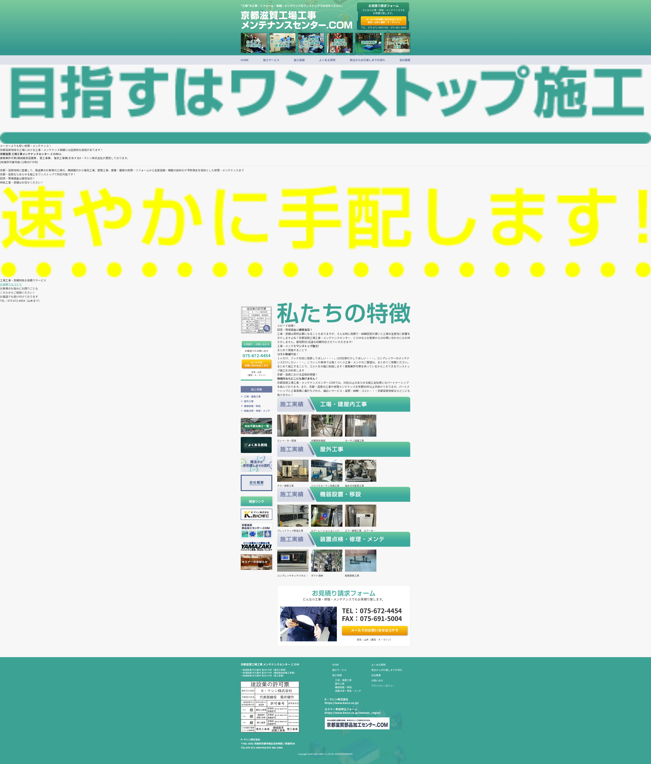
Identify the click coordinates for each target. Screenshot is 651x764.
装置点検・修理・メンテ (257, 410)
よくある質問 (327, 60)
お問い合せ (377, 680)
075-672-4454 (256, 355)
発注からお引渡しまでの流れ (367, 60)
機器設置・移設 (252, 406)
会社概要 (404, 60)
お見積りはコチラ (11, 284)
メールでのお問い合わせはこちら (383, 20)
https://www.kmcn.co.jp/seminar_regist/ (353, 713)
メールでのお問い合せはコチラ (374, 630)
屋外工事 (248, 401)
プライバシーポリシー (383, 685)
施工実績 (299, 60)
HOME (245, 60)
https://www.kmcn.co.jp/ (342, 703)
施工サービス (271, 60)
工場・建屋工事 (252, 396)
